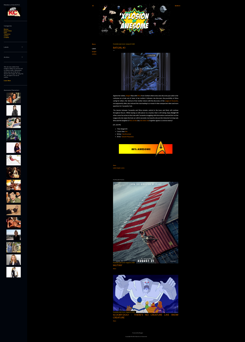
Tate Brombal (126, 134)
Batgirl (128, 95)
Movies (6, 29)
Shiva (139, 95)
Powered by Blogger (137, 333)
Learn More (7, 80)
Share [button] (94, 44)
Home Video (8, 31)
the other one (144, 120)
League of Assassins (171, 101)
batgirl (94, 51)
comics (94, 54)
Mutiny (117, 265)
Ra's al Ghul (133, 120)
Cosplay (6, 37)
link (126, 131)
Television (7, 34)
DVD (5, 32)
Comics (6, 35)
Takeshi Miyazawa (127, 136)
